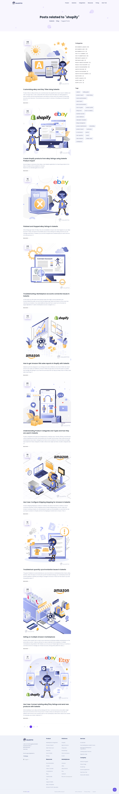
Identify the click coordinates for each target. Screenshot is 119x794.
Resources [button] (90, 3)
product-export (80, 95)
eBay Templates (50, 784)
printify (87, 132)
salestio (78, 92)
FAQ (47, 779)
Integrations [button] (82, 3)
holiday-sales (89, 138)
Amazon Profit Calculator (52, 787)
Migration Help (83, 754)
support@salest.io (30, 753)
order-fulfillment (80, 116)
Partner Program (84, 761)
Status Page (83, 764)
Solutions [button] (74, 3)
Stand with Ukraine (84, 775)
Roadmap (82, 767)
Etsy (63, 771)
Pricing (47, 756)
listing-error (79, 110)
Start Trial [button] (104, 3)
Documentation (50, 763)
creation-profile (89, 107)
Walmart (64, 774)
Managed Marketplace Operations (85, 748)
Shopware (64, 748)
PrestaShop (64, 750)
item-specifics (80, 135)
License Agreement (84, 769)
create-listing (89, 95)
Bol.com (67, 776)
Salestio (51, 21)
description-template (81, 120)
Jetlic (28, 791)
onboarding (91, 126)
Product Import (49, 745)
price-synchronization (81, 104)
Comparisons (49, 771)
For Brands (82, 742)
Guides (48, 766)
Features (48, 750)
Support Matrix (49, 782)
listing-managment (81, 123)
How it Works (49, 753)
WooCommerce (65, 753)
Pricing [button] (97, 3)
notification (89, 129)
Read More (25, 102)
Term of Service (78, 791)
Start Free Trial (83, 772)
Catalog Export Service (85, 751)
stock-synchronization (81, 98)
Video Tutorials (49, 768)
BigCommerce (65, 745)
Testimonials (49, 776)
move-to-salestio (89, 110)
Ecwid (63, 756)
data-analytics (80, 138)
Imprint (94, 791)
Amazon (64, 763)
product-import (80, 129)
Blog (57, 21)
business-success (80, 113)
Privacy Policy (87, 791)
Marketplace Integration (52, 742)
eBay (63, 766)
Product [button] (67, 3)
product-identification (81, 126)
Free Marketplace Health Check (87, 745)
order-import (79, 101)
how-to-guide (80, 107)
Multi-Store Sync (50, 748)
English (26, 759)
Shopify (63, 742)
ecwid (87, 135)
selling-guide (86, 92)
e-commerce (80, 132)
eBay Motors (65, 768)
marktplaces (79, 141)
